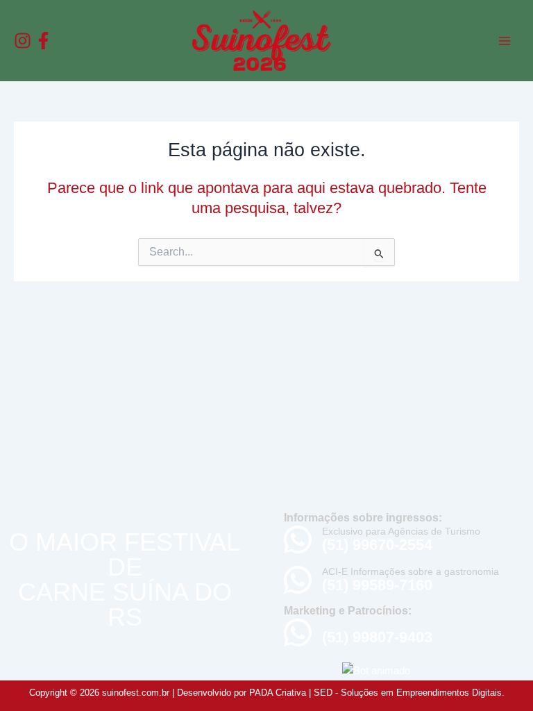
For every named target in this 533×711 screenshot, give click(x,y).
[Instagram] (22, 40)
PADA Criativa (277, 692)
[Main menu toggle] (504, 41)
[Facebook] (43, 40)
